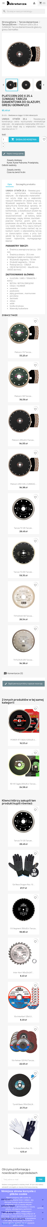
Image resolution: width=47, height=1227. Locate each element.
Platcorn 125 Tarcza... (24, 396)
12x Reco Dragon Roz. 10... (23, 884)
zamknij (40, 1208)
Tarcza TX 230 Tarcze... (23, 572)
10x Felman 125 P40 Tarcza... (23, 1060)
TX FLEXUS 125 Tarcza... (23, 616)
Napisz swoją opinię (15, 153)
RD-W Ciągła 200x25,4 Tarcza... (23, 784)
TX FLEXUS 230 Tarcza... (23, 660)
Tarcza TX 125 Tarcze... (23, 528)
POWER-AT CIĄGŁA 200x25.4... (23, 740)
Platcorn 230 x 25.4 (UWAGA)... (23, 484)
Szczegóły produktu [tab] (25, 184)
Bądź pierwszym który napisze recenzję (25, 683)
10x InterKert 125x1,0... (23, 1016)
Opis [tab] (10, 184)
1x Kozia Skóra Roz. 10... (23, 1148)
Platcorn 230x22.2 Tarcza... (23, 440)
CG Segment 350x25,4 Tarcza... (23, 928)
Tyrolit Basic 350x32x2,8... (23, 1104)
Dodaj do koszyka (23, 139)
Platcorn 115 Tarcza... (23, 352)
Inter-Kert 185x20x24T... (23, 972)
